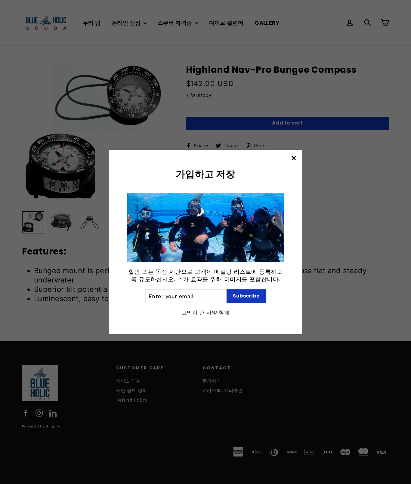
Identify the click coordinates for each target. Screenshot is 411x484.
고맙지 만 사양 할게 (206, 313)
